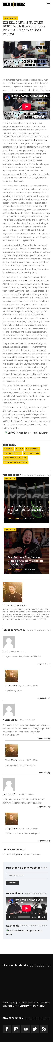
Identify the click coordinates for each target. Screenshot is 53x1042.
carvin (19, 449)
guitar (7, 453)
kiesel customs (31, 453)
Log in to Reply (44, 664)
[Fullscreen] (43, 917)
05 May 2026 (30, 569)
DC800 (10, 407)
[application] (26, 908)
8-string (8, 449)
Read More (12, 1005)
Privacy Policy (38, 1005)
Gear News (10, 479)
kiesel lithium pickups (15, 458)
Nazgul (44, 367)
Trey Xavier (20, 605)
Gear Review (10, 18)
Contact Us (25, 1005)
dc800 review (32, 449)
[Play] (9, 917)
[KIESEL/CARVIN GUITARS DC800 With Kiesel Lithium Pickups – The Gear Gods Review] (12, 592)
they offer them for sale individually (22, 357)
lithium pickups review (15, 462)
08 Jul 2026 (29, 518)
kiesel (17, 453)
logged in (18, 854)
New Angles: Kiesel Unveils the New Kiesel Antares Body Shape (25, 510)
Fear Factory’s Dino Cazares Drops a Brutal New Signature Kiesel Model (25, 561)
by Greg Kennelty (15, 518)
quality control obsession (36, 140)
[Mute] (39, 917)
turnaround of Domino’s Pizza (32, 280)
